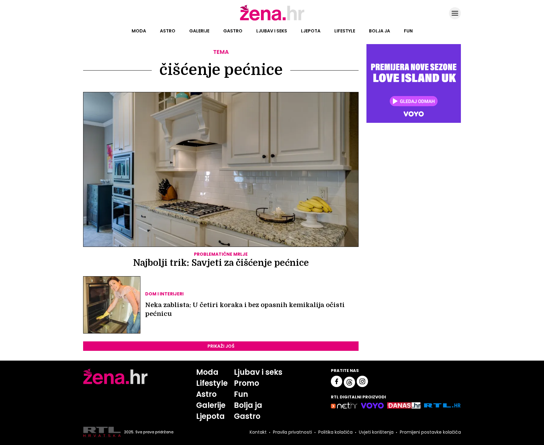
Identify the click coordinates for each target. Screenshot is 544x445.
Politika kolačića (335, 432)
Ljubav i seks (271, 31)
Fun (408, 31)
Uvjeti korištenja (376, 432)
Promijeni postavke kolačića (430, 432)
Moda (139, 31)
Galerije (199, 31)
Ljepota (310, 31)
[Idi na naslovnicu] (272, 20)
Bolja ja (379, 31)
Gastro (232, 31)
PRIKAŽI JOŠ (221, 346)
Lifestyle (344, 31)
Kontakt (258, 432)
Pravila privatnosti (292, 432)
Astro (167, 31)
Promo (246, 383)
